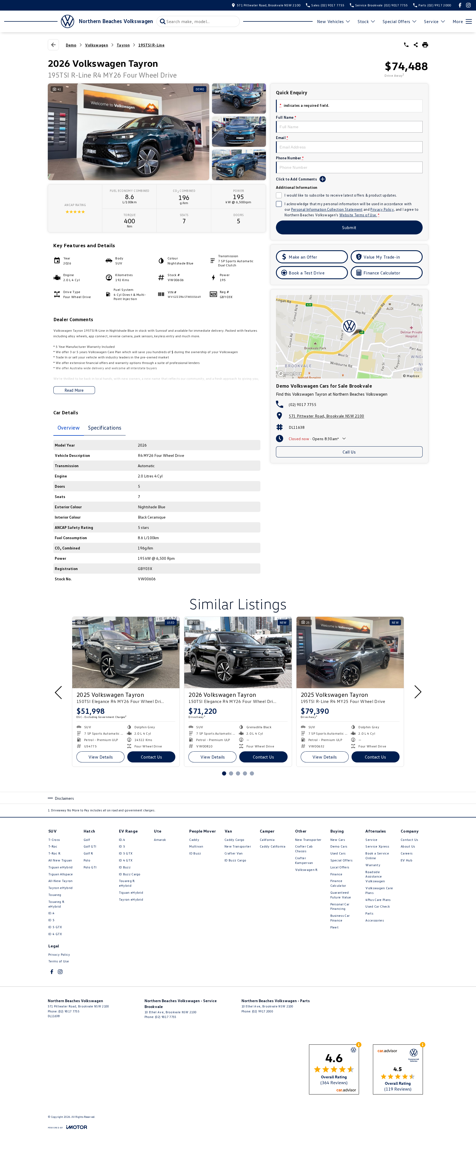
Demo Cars (338, 846)
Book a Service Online (377, 855)
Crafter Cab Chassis (304, 848)
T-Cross (54, 840)
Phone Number (290, 158)
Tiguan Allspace (60, 874)
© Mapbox (411, 376)
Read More (74, 390)
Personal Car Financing (340, 906)
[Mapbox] (291, 373)
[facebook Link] (460, 5)
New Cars (337, 840)
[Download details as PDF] (425, 44)
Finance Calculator (338, 883)
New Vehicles (330, 21)
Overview (69, 427)
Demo (71, 45)
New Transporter (238, 846)
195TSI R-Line (151, 45)
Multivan (196, 846)
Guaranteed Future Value (340, 894)
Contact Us (151, 757)
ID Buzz (125, 867)
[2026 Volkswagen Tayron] (237, 652)
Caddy (194, 840)
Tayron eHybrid (60, 888)
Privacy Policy (381, 209)
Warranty (372, 865)
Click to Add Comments (296, 179)
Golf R (88, 853)
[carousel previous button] (59, 692)
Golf (87, 840)
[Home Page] (39, 21)
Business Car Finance (340, 917)
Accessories (374, 920)
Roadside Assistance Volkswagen (375, 876)
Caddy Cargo (235, 840)
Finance (336, 874)
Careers (406, 853)
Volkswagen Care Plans (379, 890)
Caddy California (272, 846)
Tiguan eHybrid (60, 867)
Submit (349, 227)
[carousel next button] (417, 692)
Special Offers (396, 21)
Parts (369, 913)
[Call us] (406, 44)
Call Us (349, 452)
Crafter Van (234, 853)
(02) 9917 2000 (262, 1011)
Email (282, 137)
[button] (157, 131)
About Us (408, 846)
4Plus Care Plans (377, 900)
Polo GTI (90, 867)
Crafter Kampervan (304, 860)
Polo (87, 860)
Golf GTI (90, 846)
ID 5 (51, 920)
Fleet (334, 927)
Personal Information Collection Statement (327, 209)
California (267, 840)
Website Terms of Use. (358, 215)
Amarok (160, 840)
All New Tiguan (60, 860)
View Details (100, 757)
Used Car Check (377, 906)
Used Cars (338, 853)
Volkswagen (96, 45)
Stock (363, 21)
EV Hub (406, 860)
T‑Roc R (54, 853)
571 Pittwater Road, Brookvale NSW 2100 (326, 415)
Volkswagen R (306, 870)
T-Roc (53, 846)
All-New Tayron (60, 881)
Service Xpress (377, 846)
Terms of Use (58, 961)
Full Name (286, 117)
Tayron (123, 45)
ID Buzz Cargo (130, 874)
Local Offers (339, 867)
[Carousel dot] (224, 773)
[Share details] (415, 44)
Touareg (54, 895)
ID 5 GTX (55, 927)
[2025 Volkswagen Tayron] (126, 652)
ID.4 (51, 913)
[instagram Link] (468, 5)
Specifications (104, 427)
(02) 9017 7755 (302, 404)
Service (431, 21)
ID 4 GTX (55, 934)
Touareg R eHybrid (56, 904)
